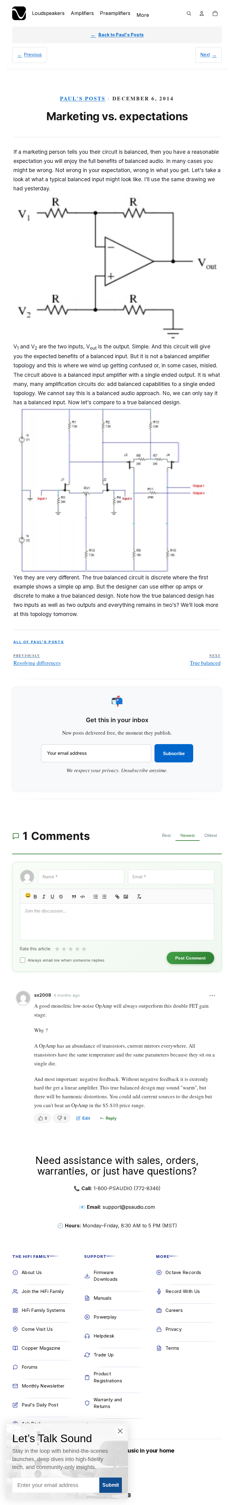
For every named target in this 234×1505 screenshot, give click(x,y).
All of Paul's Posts (38, 642)
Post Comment (190, 958)
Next (205, 54)
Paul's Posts (83, 98)
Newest (187, 835)
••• (212, 995)
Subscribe (174, 753)
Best (166, 835)
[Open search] (189, 13)
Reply (111, 1118)
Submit (110, 1485)
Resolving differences (37, 659)
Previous (33, 54)
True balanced (205, 659)
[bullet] (104, 896)
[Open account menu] (201, 13)
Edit (86, 1118)
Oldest (210, 835)
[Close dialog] (120, 1431)
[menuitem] (142, 15)
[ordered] (95, 896)
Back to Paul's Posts (121, 34)
